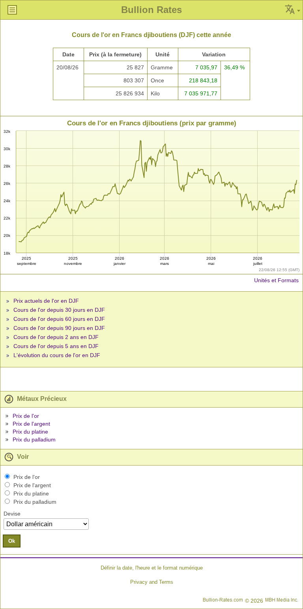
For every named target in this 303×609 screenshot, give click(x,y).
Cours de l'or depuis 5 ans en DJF (56, 346)
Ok (11, 541)
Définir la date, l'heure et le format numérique (152, 568)
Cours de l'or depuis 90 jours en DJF (59, 328)
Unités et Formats (276, 280)
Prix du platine (30, 431)
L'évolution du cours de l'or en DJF (56, 355)
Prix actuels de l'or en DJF (46, 301)
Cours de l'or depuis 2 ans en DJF (56, 337)
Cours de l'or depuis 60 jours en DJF (59, 319)
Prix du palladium (34, 439)
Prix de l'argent (31, 424)
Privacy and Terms (151, 582)
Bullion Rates (151, 9)
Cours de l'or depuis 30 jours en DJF (59, 310)
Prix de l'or (26, 416)
